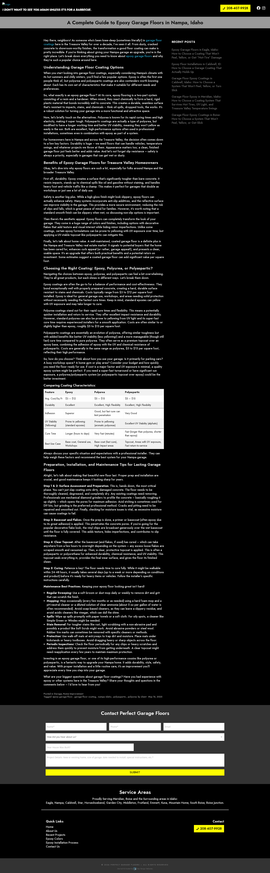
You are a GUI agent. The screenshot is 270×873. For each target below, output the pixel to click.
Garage (58, 693)
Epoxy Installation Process (62, 843)
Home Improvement (73, 693)
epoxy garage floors (139, 56)
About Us (51, 831)
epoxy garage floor (62, 696)
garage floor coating (85, 696)
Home (49, 827)
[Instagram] (263, 8)
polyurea (132, 696)
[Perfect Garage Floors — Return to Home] (6, 4)
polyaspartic (119, 696)
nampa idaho (104, 696)
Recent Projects (55, 835)
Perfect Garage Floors (125, 864)
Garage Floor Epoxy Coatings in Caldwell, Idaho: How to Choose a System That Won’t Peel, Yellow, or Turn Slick (196, 84)
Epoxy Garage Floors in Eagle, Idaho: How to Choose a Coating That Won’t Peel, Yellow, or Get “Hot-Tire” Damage (197, 54)
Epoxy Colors (54, 839)
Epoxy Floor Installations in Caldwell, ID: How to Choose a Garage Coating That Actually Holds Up (197, 68)
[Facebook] (258, 8)
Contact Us (53, 847)
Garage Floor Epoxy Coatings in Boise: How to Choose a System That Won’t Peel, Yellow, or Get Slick (196, 119)
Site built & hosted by (135, 868)
